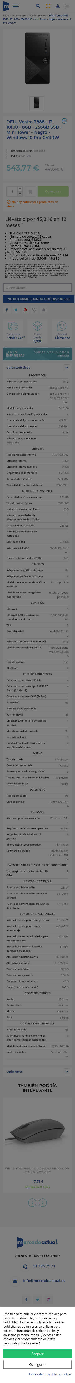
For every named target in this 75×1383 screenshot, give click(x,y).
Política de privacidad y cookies (50, 1374)
